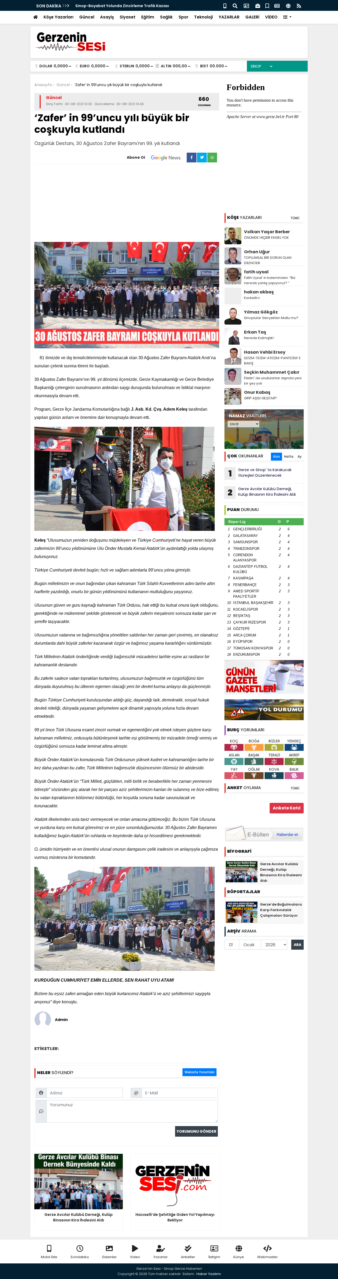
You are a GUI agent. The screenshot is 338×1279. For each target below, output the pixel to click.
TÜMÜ (294, 218)
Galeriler (109, 1256)
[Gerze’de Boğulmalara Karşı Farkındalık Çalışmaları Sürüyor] (241, 912)
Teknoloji (203, 17)
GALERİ (252, 17)
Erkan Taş (255, 332)
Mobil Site (49, 1256)
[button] (287, 17)
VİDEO (271, 17)
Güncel (86, 17)
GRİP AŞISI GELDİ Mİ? (260, 398)
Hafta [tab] (288, 456)
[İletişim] (246, 5)
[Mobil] (225, 5)
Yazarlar (160, 1256)
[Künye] (288, 5)
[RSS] (299, 5)
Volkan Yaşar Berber (267, 232)
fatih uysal (256, 272)
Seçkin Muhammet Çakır (271, 372)
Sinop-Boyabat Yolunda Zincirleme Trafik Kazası (122, 5)
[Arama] (235, 5)
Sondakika (80, 1256)
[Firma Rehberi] (258, 5)
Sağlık (166, 17)
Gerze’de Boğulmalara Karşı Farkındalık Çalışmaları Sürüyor (281, 910)
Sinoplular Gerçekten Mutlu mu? (271, 317)
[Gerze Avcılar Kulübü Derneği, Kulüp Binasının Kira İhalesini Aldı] (241, 871)
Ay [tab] (300, 456)
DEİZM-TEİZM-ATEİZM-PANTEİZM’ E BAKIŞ (272, 360)
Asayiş (107, 17)
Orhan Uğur (257, 252)
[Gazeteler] (277, 5)
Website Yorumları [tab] (199, 1072)
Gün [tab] (276, 456)
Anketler (188, 1256)
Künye (238, 1256)
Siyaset (127, 17)
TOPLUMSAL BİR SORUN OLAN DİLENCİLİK (268, 260)
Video (135, 1256)
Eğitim (147, 17)
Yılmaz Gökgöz (261, 312)
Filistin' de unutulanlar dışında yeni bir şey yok (273, 381)
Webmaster (267, 1256)
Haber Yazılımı (208, 1273)
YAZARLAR (229, 17)
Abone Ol (136, 157)
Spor (183, 17)
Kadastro (252, 297)
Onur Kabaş (257, 392)
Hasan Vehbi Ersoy (264, 352)
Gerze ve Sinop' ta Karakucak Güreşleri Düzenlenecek (260, 473)
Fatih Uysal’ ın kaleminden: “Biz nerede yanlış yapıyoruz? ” (269, 280)
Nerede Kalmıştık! (259, 337)
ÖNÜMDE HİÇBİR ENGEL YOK (266, 237)
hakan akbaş (259, 292)
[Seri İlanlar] (267, 5)
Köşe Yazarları (58, 17)
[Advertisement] (126, 204)
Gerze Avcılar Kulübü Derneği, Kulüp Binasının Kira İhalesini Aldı (262, 492)
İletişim (214, 1256)
